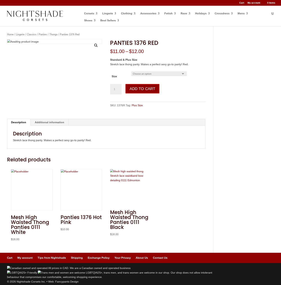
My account (254, 3)
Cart (241, 3)
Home (10, 34)
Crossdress (222, 13)
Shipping (77, 257)
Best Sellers (108, 20)
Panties (43, 34)
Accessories (148, 13)
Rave (184, 13)
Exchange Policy (99, 257)
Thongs (53, 34)
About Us (142, 257)
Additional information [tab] (49, 122)
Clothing (126, 13)
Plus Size (137, 105)
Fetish (168, 13)
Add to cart (142, 89)
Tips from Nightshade (52, 257)
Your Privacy (123, 257)
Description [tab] (18, 122)
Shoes (88, 20)
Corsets (89, 13)
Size (114, 76)
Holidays (201, 13)
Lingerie (107, 13)
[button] (96, 45)
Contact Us (160, 257)
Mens (241, 13)
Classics (31, 34)
